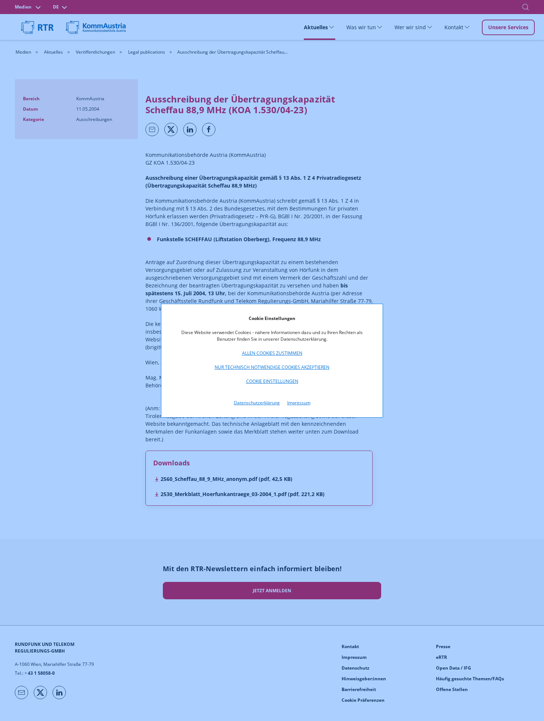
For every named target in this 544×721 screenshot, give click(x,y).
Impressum (298, 403)
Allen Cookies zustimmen (272, 353)
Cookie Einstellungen (272, 381)
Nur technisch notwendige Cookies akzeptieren (272, 367)
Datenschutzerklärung (257, 403)
